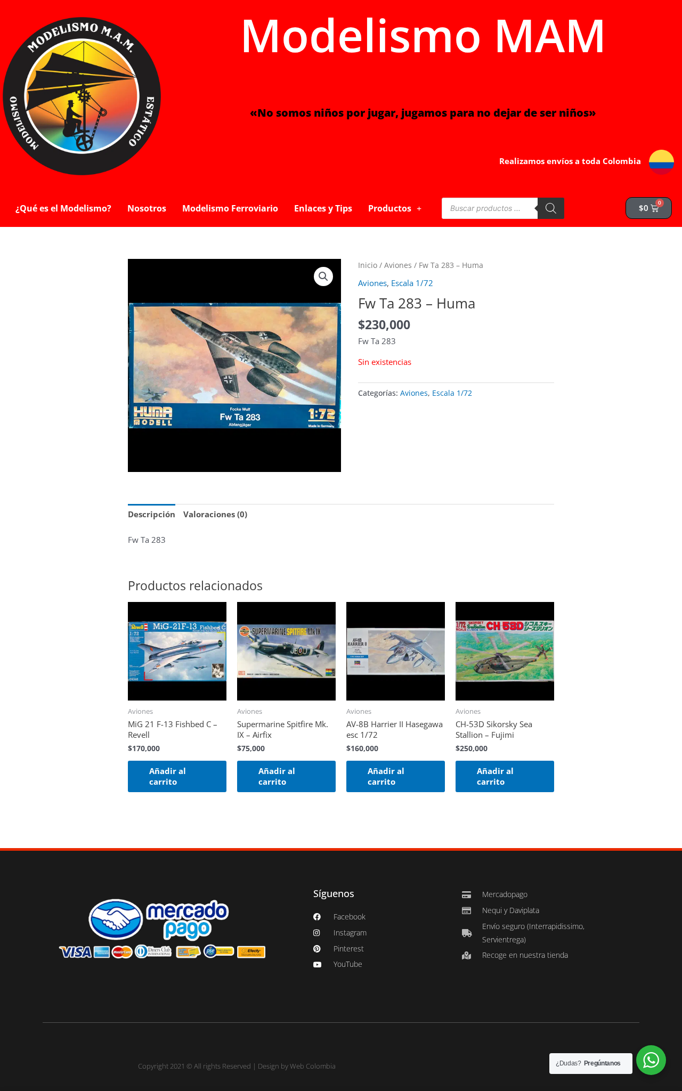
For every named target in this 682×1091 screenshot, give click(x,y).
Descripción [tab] (151, 514)
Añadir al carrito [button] (167, 776)
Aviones (398, 265)
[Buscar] (551, 208)
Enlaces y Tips (323, 208)
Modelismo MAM (423, 35)
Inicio (367, 265)
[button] (323, 276)
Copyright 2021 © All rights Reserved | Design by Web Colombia (237, 1066)
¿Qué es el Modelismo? (63, 208)
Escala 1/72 (412, 283)
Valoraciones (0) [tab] (215, 514)
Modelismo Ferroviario (230, 208)
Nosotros (146, 208)
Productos (389, 208)
